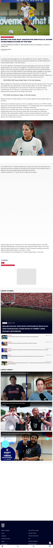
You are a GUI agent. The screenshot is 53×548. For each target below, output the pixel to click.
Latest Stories (7, 291)
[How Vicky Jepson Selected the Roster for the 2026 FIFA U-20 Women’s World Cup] (4, 344)
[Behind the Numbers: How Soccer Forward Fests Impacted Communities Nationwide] (4, 337)
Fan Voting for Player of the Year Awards (23, 95)
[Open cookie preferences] (50, 543)
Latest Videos (6, 370)
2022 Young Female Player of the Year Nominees (26, 80)
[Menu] (50, 546)
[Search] (18, 546)
